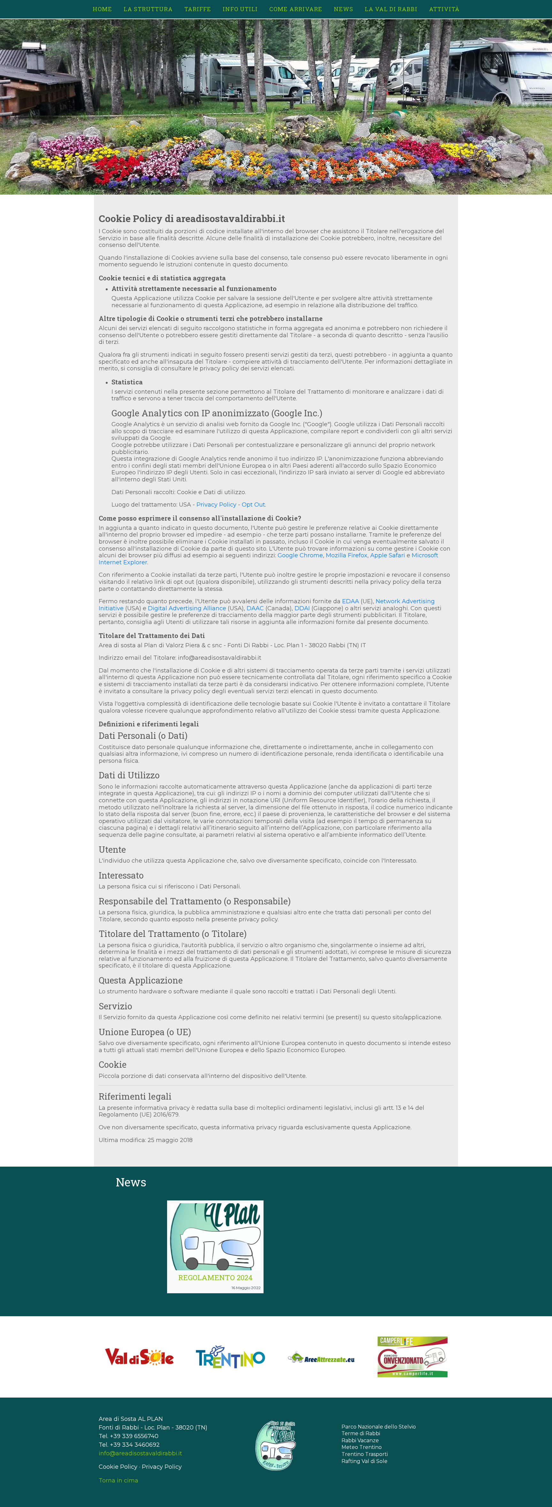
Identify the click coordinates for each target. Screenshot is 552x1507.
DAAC (255, 608)
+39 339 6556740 (134, 1436)
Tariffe (197, 9)
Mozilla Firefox (346, 555)
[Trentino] (230, 1357)
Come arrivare (295, 9)
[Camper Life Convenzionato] (412, 1357)
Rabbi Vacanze (360, 1440)
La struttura (148, 9)
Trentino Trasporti (364, 1454)
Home (102, 9)
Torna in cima (118, 1480)
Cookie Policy (118, 1466)
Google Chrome (300, 555)
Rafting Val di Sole (364, 1461)
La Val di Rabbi (391, 9)
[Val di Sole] (139, 1357)
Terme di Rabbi (360, 1433)
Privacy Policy (216, 504)
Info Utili (240, 9)
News (343, 9)
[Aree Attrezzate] (321, 1357)
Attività (444, 9)
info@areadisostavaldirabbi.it (140, 1453)
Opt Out (253, 504)
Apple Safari (387, 555)
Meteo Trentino (361, 1447)
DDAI (302, 608)
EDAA (350, 601)
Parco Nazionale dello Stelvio (378, 1427)
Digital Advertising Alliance (187, 608)
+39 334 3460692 (135, 1444)
